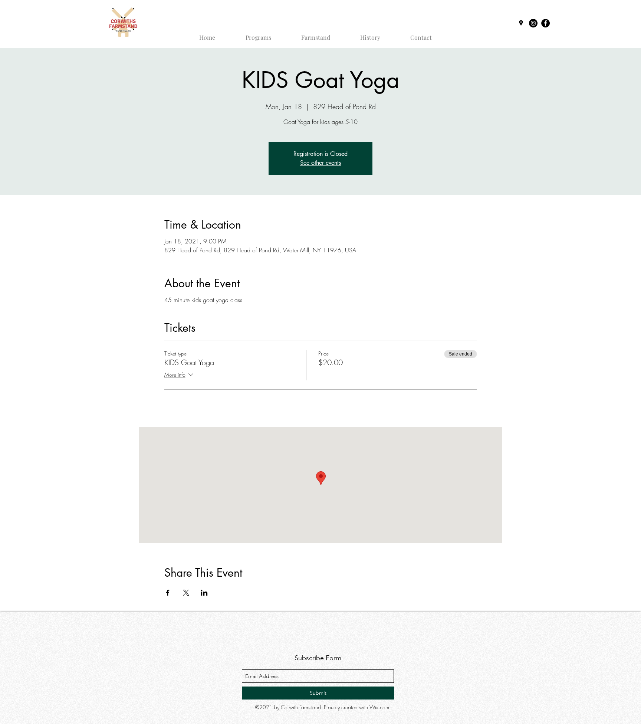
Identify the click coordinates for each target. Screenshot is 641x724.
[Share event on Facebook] (167, 593)
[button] (258, 34)
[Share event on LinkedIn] (204, 593)
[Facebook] (545, 23)
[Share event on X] (186, 593)
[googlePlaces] (521, 23)
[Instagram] (533, 23)
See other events (320, 163)
